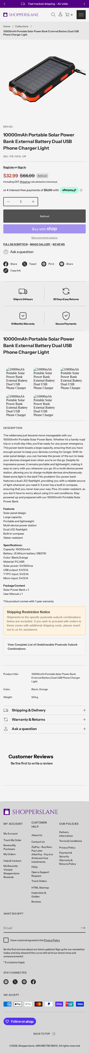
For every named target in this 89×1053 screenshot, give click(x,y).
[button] (53, 14)
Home (6, 26)
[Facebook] (33, 981)
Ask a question (22, 252)
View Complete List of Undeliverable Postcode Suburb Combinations (42, 646)
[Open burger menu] (81, 14)
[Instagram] (6, 981)
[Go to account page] (60, 15)
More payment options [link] (44, 237)
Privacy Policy (52, 940)
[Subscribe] (83, 927)
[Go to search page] (53, 14)
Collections (21, 26)
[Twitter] (15, 981)
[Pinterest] (24, 981)
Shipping (25, 181)
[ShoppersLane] (20, 15)
